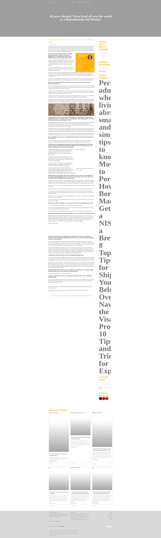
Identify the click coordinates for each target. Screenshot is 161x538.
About (89, 2)
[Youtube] (110, 2)
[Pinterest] (108, 2)
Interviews (79, 2)
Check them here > (102, 71)
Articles (73, 2)
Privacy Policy (61, 526)
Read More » (53, 461)
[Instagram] (106, 2)
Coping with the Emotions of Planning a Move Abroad (78, 519)
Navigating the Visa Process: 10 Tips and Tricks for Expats (79, 517)
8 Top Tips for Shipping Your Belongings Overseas (78, 515)
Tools (85, 2)
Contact (100, 387)
